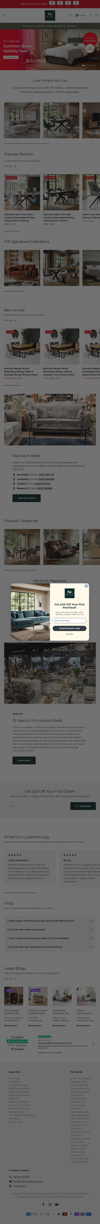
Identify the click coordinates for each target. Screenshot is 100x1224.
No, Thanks (69, 634)
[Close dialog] (86, 586)
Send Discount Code (69, 628)
